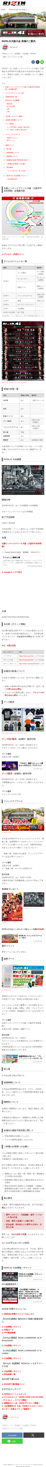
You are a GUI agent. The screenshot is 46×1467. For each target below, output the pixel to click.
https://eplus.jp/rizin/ (26, 656)
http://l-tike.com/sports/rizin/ (29, 664)
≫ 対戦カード (8, 1330)
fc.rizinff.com (6, 832)
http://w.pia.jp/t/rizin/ (26, 660)
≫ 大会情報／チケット (11, 1327)
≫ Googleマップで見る (12, 572)
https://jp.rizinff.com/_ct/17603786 (14, 382)
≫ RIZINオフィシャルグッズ (14, 1394)
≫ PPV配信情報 (9, 1333)
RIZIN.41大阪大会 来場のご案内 (19, 41)
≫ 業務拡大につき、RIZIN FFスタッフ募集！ (21, 1403)
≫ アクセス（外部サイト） (13, 254)
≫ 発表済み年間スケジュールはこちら (18, 1314)
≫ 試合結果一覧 (8, 1374)
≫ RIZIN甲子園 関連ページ (13, 1384)
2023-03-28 (13, 47)
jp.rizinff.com (6, 990)
